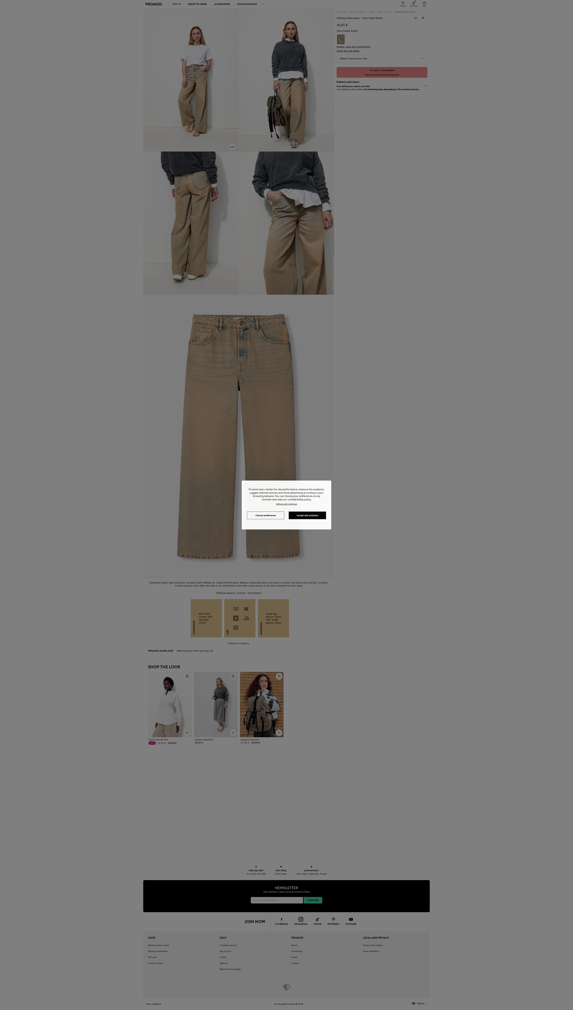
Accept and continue (307, 515)
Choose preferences (265, 515)
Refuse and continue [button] (286, 504)
